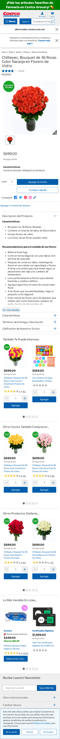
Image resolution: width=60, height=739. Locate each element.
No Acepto (48, 732)
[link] (15, 197)
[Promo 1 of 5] (23, 417)
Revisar (30, 732)
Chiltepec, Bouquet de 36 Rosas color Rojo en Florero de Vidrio (15, 555)
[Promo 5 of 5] (36, 417)
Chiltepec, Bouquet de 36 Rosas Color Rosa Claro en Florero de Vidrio (44, 468)
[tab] (30, 697)
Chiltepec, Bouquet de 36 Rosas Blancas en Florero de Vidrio (44, 555)
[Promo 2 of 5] (27, 417)
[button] (53, 21)
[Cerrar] (56, 30)
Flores (26, 52)
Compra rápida (37, 190)
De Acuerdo (11, 732)
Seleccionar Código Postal (17, 658)
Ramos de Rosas (39, 52)
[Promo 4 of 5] (33, 417)
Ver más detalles (11, 310)
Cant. (4, 181)
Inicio (4, 52)
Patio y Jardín (15, 52)
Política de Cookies (42, 723)
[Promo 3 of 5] (30, 417)
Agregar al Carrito (37, 182)
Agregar (15, 405)
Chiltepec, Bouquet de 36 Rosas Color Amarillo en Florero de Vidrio (15, 468)
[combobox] (25, 21)
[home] (11, 14)
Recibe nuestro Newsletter (21, 678)
